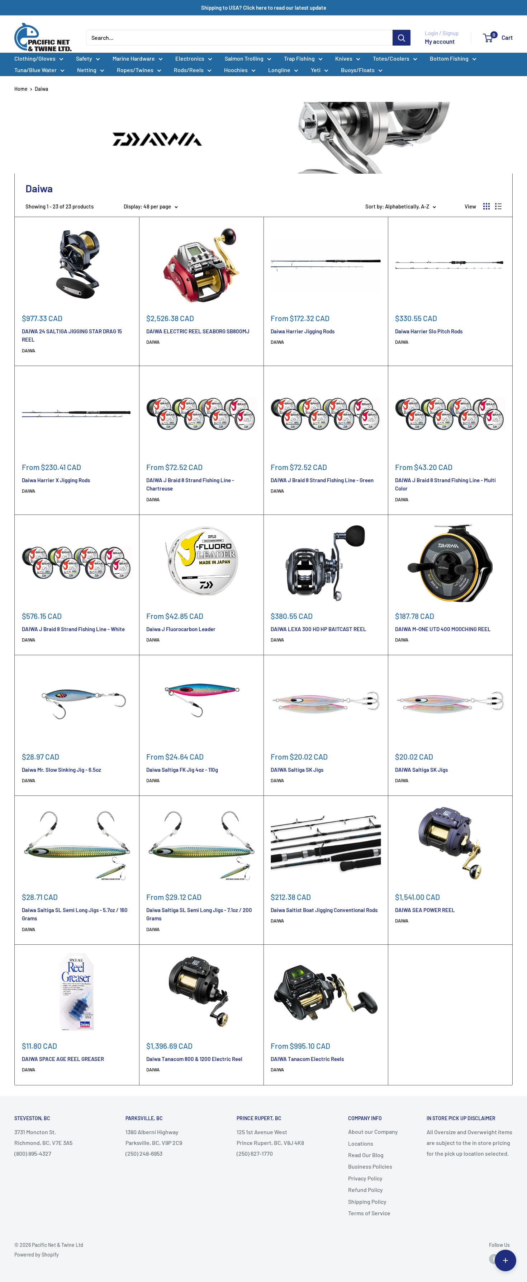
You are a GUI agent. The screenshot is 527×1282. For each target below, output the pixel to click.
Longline (279, 69)
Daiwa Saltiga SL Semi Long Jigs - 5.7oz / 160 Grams (75, 914)
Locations (360, 1143)
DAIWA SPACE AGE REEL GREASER (63, 1059)
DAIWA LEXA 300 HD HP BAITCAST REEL (318, 629)
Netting (86, 69)
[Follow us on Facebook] (494, 1259)
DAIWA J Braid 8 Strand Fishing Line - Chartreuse (190, 484)
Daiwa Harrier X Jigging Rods (56, 480)
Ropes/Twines (135, 69)
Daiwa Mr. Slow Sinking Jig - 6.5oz (61, 769)
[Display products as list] (498, 206)
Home (21, 89)
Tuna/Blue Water (35, 69)
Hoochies (236, 69)
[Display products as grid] (486, 206)
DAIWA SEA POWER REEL (425, 910)
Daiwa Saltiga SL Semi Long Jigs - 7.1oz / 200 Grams (199, 914)
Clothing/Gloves (35, 58)
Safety (84, 58)
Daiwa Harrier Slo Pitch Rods (428, 331)
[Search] (401, 38)
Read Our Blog (366, 1154)
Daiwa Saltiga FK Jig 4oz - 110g (182, 769)
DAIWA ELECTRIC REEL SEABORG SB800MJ (198, 331)
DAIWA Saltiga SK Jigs (297, 769)
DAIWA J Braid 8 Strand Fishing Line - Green (322, 480)
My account (440, 41)
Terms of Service (369, 1213)
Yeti (316, 69)
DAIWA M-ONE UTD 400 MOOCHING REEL (443, 629)
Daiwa (41, 89)
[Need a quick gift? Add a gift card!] (505, 1260)
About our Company (373, 1131)
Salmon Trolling (244, 58)
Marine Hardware (134, 58)
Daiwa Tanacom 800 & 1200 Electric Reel (194, 1059)
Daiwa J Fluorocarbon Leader (180, 629)
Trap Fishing (299, 58)
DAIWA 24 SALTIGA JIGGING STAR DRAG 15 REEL (72, 335)
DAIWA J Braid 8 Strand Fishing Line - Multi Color (445, 484)
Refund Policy (365, 1189)
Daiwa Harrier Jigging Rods (302, 331)
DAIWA (28, 350)
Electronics (189, 58)
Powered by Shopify (36, 1255)
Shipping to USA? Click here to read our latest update (263, 7)
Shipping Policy (367, 1201)
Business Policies (370, 1166)
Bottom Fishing (449, 58)
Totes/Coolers (391, 58)
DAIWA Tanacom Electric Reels (307, 1059)
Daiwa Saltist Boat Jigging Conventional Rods (324, 910)
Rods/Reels (189, 69)
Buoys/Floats (358, 69)
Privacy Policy (365, 1178)
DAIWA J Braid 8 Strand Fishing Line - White (73, 629)
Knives (343, 58)
